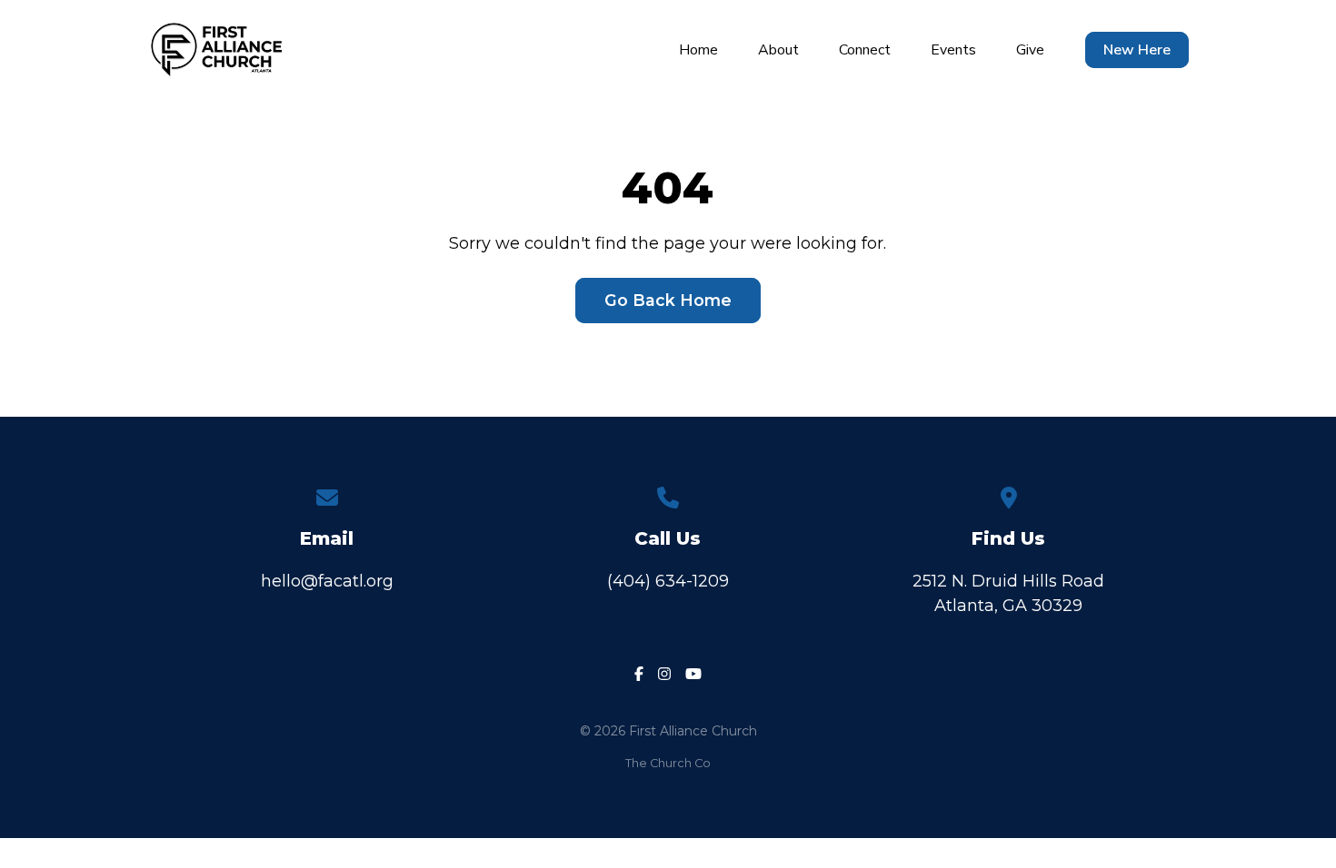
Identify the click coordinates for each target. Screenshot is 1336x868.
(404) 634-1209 (668, 581)
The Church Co (668, 763)
